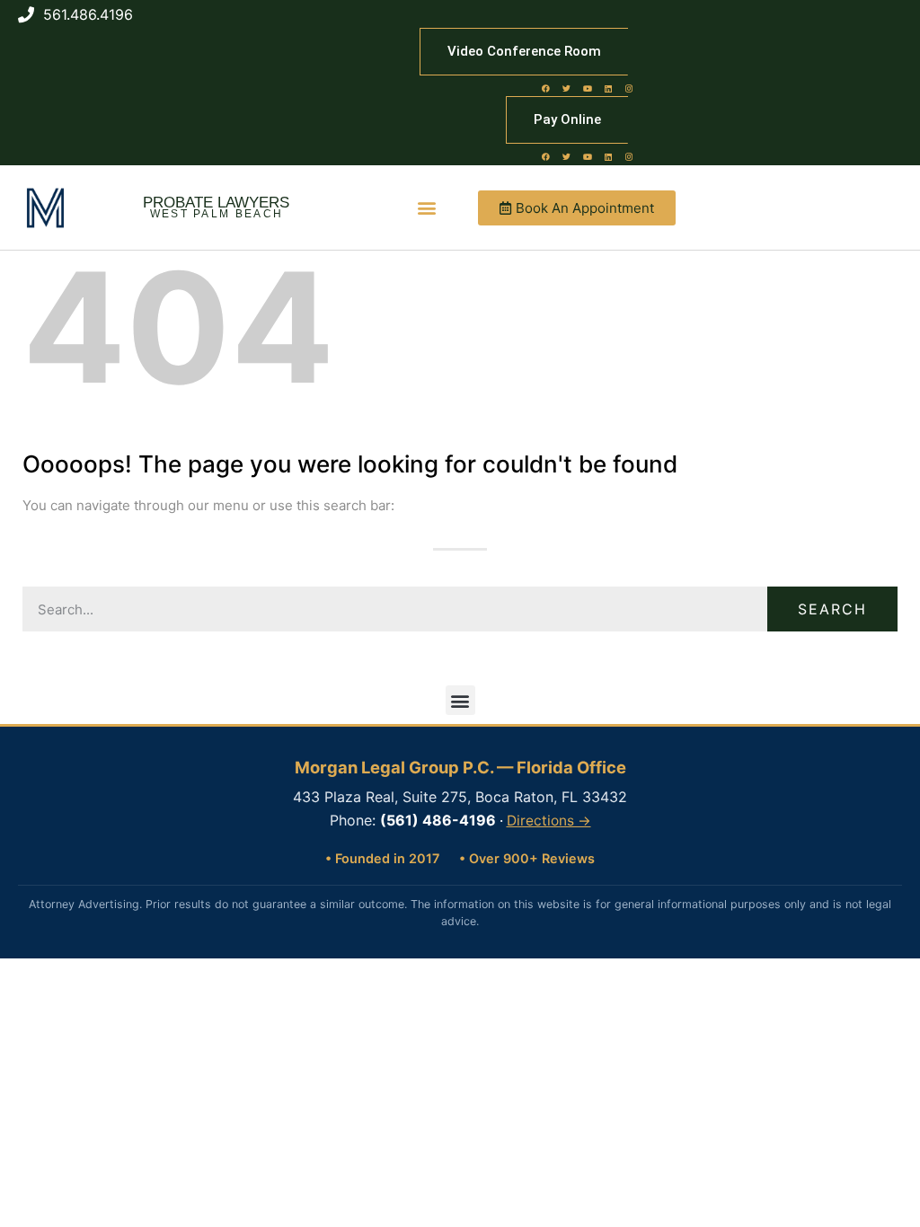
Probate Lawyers (216, 202)
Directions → (549, 820)
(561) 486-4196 (438, 820)
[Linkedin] (608, 88)
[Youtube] (587, 88)
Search (832, 609)
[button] (427, 208)
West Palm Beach (217, 213)
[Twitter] (567, 88)
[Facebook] (546, 88)
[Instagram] (629, 88)
